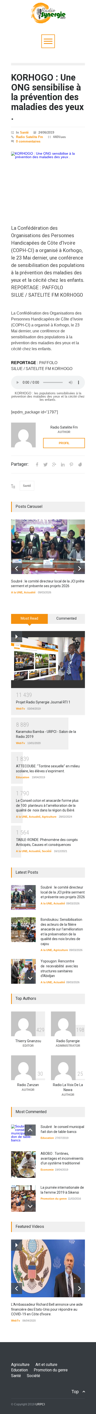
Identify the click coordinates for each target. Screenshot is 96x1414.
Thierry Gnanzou (28, 1041)
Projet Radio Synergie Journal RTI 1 (43, 702)
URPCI (40, 1404)
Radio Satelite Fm (29, 137)
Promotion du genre (54, 1198)
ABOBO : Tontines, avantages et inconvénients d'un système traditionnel (62, 1158)
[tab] (29, 620)
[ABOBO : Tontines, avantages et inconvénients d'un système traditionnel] (23, 1164)
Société (46, 851)
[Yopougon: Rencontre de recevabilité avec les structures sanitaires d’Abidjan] (23, 971)
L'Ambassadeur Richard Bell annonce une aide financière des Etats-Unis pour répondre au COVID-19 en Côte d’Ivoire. (47, 1309)
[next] (79, 568)
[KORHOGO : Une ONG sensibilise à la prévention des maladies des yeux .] (48, 180)
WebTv (20, 708)
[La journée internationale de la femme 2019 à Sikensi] (23, 1198)
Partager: (20, 464)
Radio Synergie (68, 1041)
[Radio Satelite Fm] (23, 435)
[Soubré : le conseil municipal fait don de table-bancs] (23, 1134)
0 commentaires (28, 141)
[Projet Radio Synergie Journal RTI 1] (48, 659)
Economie (47, 1169)
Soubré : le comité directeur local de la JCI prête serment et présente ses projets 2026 (63, 892)
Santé (24, 132)
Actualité (29, 592)
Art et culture (46, 1364)
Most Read (29, 618)
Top (75, 1391)
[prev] (16, 568)
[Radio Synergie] (48, 18)
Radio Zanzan (28, 1085)
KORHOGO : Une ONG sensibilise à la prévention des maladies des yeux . (47, 97)
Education (22, 777)
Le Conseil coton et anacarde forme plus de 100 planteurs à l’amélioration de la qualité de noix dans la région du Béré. (47, 805)
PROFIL (64, 443)
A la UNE (16, 592)
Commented (66, 618)
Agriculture (49, 816)
